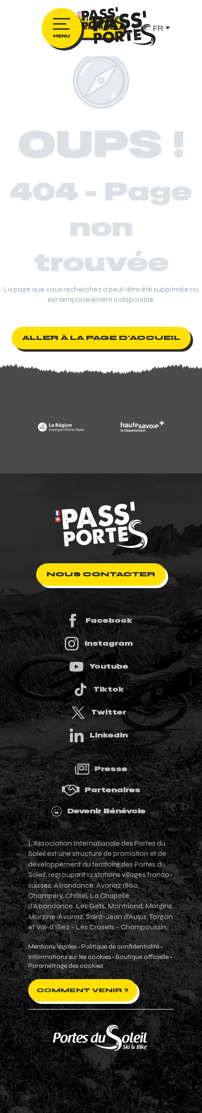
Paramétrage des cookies (65, 966)
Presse (110, 769)
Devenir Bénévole (106, 811)
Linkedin (109, 735)
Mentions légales (52, 946)
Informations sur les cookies (69, 957)
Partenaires (112, 790)
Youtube (108, 666)
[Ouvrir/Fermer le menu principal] (62, 28)
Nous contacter (101, 574)
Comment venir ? (83, 990)
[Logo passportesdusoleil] (101, 525)
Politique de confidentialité (120, 946)
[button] (161, 27)
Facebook (108, 620)
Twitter (108, 712)
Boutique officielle (142, 957)
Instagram (109, 643)
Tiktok (108, 689)
